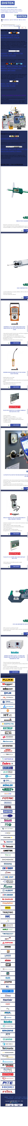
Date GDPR (3, 9)
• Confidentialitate (9, 1098)
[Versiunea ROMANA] (14, 15)
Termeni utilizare (10, 9)
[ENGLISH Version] (16, 15)
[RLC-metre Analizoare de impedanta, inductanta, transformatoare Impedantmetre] (8, 917)
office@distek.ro (6, 19)
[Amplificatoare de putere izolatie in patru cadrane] (8, 891)
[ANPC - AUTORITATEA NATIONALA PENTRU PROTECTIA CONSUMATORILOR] (14, 1103)
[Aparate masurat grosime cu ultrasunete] (8, 1009)
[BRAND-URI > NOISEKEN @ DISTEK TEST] (15, 653)
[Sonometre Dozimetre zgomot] (8, 1018)
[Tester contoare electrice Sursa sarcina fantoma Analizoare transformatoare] (8, 1036)
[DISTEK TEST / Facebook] (13, 1095)
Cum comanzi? (19, 11)
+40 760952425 (15, 19)
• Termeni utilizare (18, 1097)
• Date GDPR (11, 1097)
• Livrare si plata (17, 1098)
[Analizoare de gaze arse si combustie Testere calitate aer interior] (8, 974)
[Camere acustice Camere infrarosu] (8, 799)
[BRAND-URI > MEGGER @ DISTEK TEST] (15, 515)
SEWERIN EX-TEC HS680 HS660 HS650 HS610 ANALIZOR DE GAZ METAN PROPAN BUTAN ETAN (14, 328)
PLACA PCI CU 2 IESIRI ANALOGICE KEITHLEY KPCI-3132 (14, 557)
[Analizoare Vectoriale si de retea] (8, 996)
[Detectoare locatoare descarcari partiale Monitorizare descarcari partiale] (8, 987)
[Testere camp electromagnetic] (8, 948)
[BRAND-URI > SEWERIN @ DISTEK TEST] (15, 324)
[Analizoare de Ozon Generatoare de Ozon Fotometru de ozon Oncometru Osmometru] (8, 965)
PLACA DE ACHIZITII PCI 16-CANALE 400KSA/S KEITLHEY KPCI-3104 (14, 411)
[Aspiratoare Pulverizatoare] (8, 1040)
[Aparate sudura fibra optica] (8, 904)
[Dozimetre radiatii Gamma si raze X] (8, 961)
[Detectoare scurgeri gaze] (8, 720)
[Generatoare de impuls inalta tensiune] (8, 883)
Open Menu (3, 16)
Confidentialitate (4, 11)
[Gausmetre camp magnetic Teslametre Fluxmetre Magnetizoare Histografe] (8, 865)
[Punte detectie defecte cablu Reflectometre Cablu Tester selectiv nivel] (8, 992)
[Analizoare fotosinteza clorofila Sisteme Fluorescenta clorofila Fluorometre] (8, 930)
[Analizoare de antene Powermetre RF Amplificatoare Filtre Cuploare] (8, 817)
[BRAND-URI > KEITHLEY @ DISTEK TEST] (15, 408)
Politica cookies (18, 9)
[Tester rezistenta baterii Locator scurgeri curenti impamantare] (8, 1084)
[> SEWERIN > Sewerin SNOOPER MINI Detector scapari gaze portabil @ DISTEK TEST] (15, 366)
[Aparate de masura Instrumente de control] (8, 812)
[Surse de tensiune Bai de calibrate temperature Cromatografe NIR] (8, 851)
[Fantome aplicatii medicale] (8, 860)
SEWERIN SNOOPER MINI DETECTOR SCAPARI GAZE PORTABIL (14, 373)
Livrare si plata (11, 11)
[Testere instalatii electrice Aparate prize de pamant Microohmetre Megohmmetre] (8, 777)
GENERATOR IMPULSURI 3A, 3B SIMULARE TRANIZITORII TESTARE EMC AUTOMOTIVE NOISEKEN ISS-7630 (14, 657)
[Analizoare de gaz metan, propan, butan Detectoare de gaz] (8, 764)
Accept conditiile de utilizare (7, 12)
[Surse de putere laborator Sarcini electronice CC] (8, 970)
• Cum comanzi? (24, 1098)
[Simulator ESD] (8, 1005)
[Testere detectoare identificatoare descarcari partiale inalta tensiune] (8, 983)
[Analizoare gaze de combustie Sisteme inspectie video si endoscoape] (8, 786)
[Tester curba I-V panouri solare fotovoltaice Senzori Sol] (8, 733)
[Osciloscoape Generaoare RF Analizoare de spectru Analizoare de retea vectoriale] (8, 878)
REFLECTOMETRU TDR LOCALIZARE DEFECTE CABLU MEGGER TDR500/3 (14, 518)
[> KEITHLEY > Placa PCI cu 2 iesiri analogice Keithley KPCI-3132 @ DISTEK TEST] (15, 550)
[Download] (22, 230)
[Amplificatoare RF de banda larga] (8, 935)
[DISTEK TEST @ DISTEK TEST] (22, 16)
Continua (16, 12)
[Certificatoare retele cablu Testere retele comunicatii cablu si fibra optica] (8, 703)
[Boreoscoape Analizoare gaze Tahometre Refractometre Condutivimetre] (8, 729)
